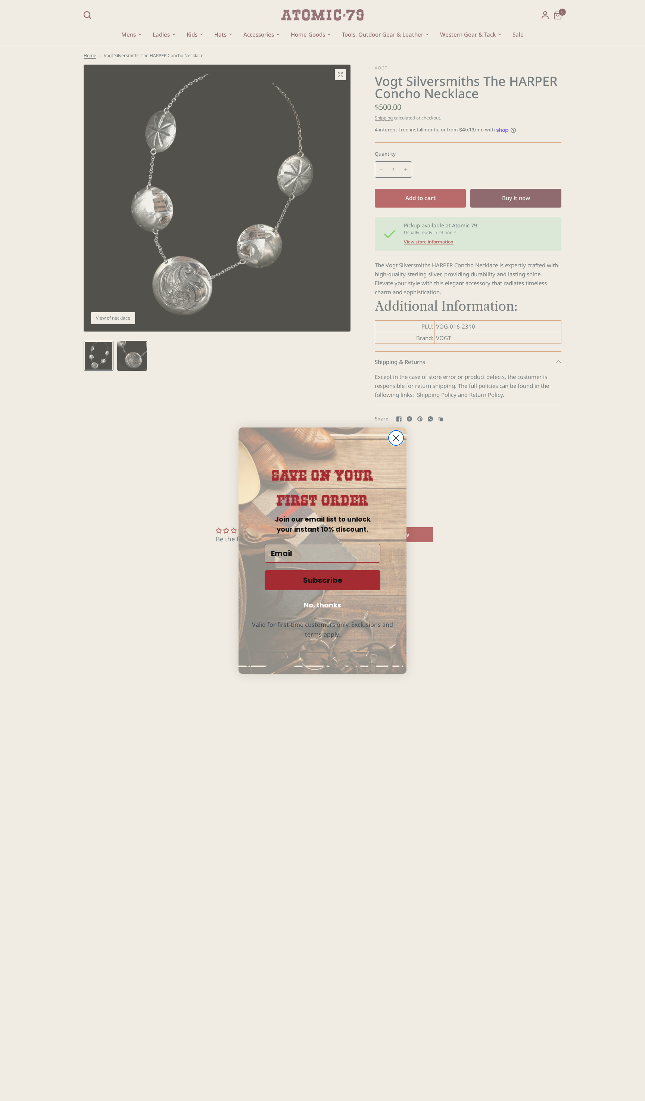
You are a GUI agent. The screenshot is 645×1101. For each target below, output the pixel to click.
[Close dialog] (396, 437)
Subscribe (322, 580)
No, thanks (322, 605)
